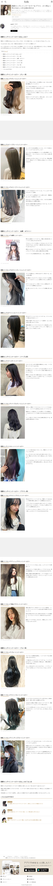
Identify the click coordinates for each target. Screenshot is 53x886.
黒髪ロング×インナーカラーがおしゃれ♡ (12, 54)
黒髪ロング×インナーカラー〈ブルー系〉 (12, 64)
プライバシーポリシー (6, 879)
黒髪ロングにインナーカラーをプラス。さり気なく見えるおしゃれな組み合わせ (20, 857)
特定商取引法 (31, 879)
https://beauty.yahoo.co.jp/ (7, 114)
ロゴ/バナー (4, 882)
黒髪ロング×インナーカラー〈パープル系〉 (13, 60)
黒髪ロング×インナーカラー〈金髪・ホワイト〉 (14, 58)
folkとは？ (4, 876)
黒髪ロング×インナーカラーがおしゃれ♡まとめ (14, 67)
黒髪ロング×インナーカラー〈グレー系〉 (12, 56)
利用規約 (30, 876)
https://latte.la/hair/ (6, 263)
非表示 (6, 51)
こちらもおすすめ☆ (7, 69)
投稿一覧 (13, 30)
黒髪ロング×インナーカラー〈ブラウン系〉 (13, 62)
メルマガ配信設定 (32, 882)
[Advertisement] (26, 130)
